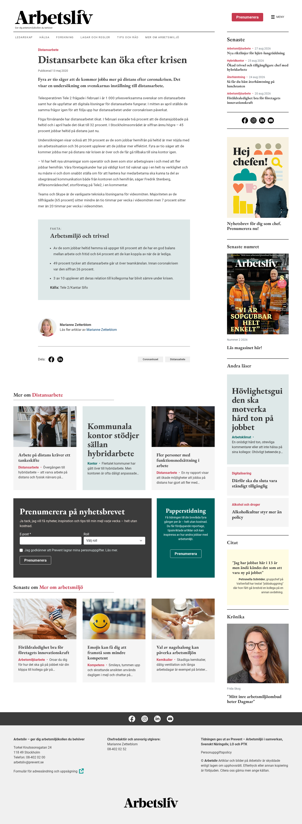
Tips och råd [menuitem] (127, 37)
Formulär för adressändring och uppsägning (45, 771)
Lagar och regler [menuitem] (95, 37)
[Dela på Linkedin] (60, 359)
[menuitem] (115, 17)
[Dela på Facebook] (51, 359)
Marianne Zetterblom (101, 330)
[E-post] (271, 120)
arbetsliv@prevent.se (29, 762)
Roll (86, 534)
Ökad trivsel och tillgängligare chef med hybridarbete (257, 67)
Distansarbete (48, 50)
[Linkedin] (262, 120)
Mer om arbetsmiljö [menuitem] (162, 37)
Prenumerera (247, 17)
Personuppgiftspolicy (216, 752)
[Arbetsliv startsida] (151, 802)
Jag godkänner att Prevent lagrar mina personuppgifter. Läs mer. (71, 550)
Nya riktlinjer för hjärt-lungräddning (256, 53)
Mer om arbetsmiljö (61, 587)
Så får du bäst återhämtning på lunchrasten (250, 83)
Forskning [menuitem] (65, 37)
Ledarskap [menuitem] (24, 37)
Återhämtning (236, 77)
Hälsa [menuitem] (44, 37)
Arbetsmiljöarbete (239, 48)
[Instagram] (253, 120)
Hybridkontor (236, 60)
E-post (25, 534)
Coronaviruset (150, 359)
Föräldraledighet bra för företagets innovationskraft (253, 100)
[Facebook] (245, 120)
